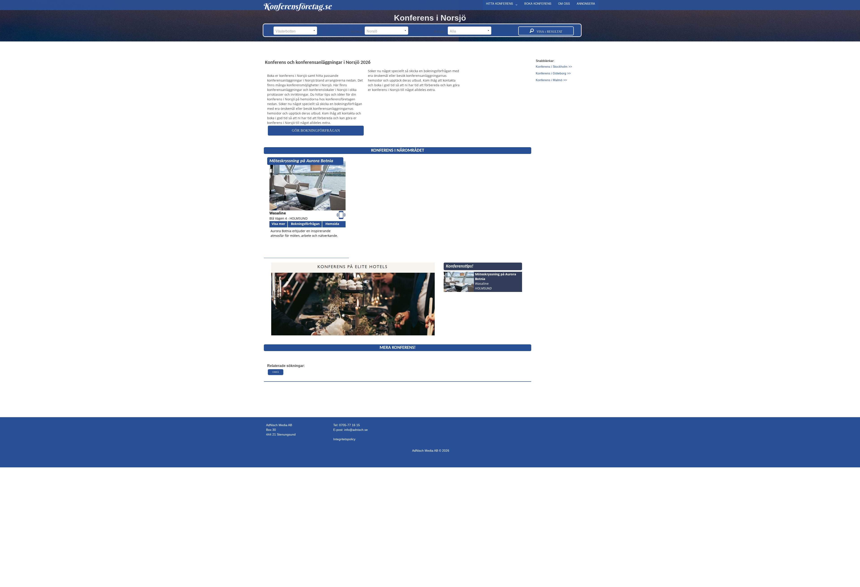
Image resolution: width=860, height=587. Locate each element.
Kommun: (357, 31)
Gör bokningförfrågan (316, 130)
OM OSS (564, 3)
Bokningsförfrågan (305, 224)
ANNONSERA (586, 3)
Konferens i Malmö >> (551, 80)
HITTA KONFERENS (499, 3)
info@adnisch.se (356, 430)
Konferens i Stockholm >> (554, 66)
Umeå (275, 372)
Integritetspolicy (344, 439)
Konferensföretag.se (297, 6)
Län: (270, 31)
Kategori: (441, 31)
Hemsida (332, 224)
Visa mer (278, 224)
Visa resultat (548, 31)
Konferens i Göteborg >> (553, 73)
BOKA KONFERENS (537, 3)
